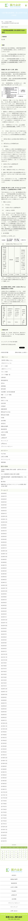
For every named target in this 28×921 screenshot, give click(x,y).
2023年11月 (4, 588)
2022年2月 (4, 648)
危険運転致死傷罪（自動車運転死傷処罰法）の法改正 (13, 477)
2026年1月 (4, 513)
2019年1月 (4, 755)
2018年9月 (4, 766)
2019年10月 (4, 729)
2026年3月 (4, 507)
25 (6, 857)
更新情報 (3, 462)
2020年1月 (4, 720)
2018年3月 (4, 783)
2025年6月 (4, 533)
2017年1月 (4, 823)
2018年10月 (4, 763)
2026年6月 (4, 499)
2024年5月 (4, 571)
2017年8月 (4, 803)
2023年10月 (4, 591)
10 (2, 853)
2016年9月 (4, 835)
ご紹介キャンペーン (6, 369)
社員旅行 (3, 406)
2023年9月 (4, 594)
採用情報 (3, 386)
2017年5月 (4, 812)
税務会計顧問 (4, 426)
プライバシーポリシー (7, 446)
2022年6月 (4, 637)
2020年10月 (4, 694)
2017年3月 (4, 818)
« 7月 (2, 844)
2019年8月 (4, 734)
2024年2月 (4, 579)
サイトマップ (4, 440)
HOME (2, 417)
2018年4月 (4, 780)
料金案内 (3, 435)
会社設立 (3, 423)
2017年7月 (4, 806)
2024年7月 (4, 565)
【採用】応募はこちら (7, 360)
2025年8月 (4, 528)
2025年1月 (4, 548)
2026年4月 (4, 505)
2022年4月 (4, 642)
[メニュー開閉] (26, 5)
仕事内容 (3, 377)
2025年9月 (4, 525)
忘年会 (2, 383)
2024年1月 (4, 582)
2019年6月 (4, 740)
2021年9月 (4, 663)
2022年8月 (4, 631)
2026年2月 (4, 510)
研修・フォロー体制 (6, 394)
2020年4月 (4, 711)
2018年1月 (4, 789)
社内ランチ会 (4, 400)
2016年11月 (4, 829)
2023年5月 (4, 605)
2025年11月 (4, 519)
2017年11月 (4, 795)
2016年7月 (4, 841)
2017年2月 (4, 821)
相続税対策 (4, 429)
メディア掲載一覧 (5, 374)
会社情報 (3, 420)
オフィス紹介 (4, 366)
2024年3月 (4, 576)
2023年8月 (4, 597)
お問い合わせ (14, 911)
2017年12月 (4, 792)
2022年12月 (4, 619)
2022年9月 (4, 628)
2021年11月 (4, 657)
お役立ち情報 (8, 21)
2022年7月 (4, 634)
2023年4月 (4, 608)
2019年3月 (4, 749)
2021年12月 (4, 654)
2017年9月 (4, 800)
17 (2, 855)
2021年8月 (4, 665)
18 (6, 855)
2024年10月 (4, 556)
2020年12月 (4, 688)
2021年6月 (4, 671)
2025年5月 (4, 536)
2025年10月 (4, 522)
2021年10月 (4, 660)
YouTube (3, 453)
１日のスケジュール (6, 363)
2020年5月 (4, 709)
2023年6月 (4, 602)
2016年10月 (4, 832)
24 (2, 857)
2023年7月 (4, 599)
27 (14, 857)
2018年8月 (4, 769)
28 (17, 857)
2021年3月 (4, 680)
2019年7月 (4, 737)
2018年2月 (4, 786)
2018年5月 (4, 778)
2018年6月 (4, 775)
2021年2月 (4, 683)
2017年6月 (4, 809)
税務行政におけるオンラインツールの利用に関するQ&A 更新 (13, 485)
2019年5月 (4, 743)
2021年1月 (4, 686)
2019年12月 (4, 723)
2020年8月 (4, 700)
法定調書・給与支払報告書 (8, 392)
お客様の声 (4, 437)
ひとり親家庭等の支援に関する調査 (10, 474)
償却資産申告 (4, 380)
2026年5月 (4, 502)
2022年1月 (4, 651)
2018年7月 (4, 772)
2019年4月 (4, 746)
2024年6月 (4, 568)
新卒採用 (3, 389)
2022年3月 (4, 645)
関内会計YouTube (5, 412)
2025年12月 (4, 516)
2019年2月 (4, 752)
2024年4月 (4, 574)
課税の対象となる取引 (21, 352)
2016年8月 (4, 838)
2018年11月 (4, 760)
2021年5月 (4, 674)
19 (10, 855)
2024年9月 (4, 559)
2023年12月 (4, 585)
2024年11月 (4, 553)
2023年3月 (4, 611)
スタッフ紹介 (4, 371)
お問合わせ (4, 443)
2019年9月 (4, 732)
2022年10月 (4, 625)
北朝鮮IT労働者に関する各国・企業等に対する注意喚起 (13, 470)
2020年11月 (4, 691)
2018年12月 (4, 757)
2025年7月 (4, 530)
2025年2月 (4, 545)
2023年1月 (4, 617)
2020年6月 (4, 706)
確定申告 (3, 397)
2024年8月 (4, 562)
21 (17, 855)
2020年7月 (4, 703)
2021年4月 (4, 677)
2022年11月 (4, 622)
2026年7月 (4, 496)
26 (10, 857)
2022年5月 (4, 640)
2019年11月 (4, 726)
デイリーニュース (5, 459)
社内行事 (3, 403)
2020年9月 (4, 697)
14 (17, 853)
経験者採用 (4, 409)
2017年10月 (4, 798)
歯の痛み (3, 481)
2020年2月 (4, 717)
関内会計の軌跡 (5, 415)
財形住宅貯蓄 (4, 352)
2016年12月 (4, 826)
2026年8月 (4, 493)
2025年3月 (4, 542)
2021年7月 (4, 668)
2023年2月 (4, 614)
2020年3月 (4, 714)
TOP (2, 21)
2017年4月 (4, 815)
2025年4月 (4, 539)
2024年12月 (4, 551)
